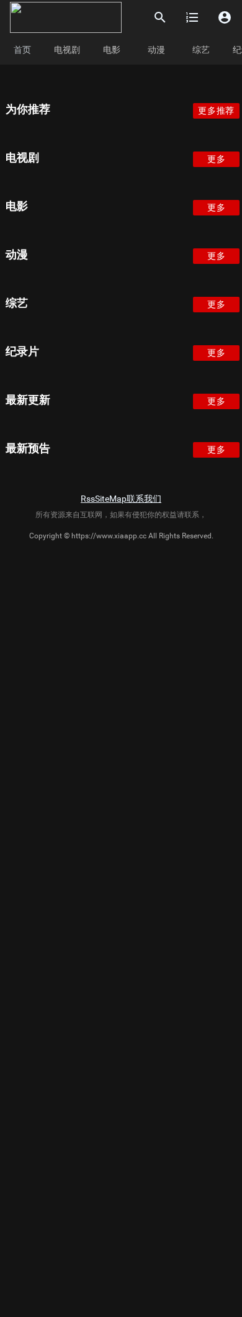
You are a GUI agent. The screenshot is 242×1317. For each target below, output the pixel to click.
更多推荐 (216, 110)
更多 (216, 159)
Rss (88, 499)
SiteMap (111, 499)
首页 (22, 50)
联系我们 (144, 499)
